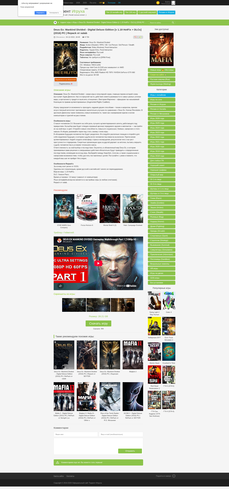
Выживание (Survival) (159, 245)
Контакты (70, 476)
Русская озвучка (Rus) (160, 79)
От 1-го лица (155, 179)
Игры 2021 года (157, 142)
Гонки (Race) (155, 198)
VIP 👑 (102, 3)
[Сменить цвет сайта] (158, 3)
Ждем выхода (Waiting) (160, 84)
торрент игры (65, 22)
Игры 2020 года (157, 147)
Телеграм (111, 3)
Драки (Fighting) (157, 226)
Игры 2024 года (157, 128)
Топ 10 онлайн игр (114, 12)
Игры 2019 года (157, 151)
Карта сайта (59, 476)
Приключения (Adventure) (161, 254)
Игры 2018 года (157, 156)
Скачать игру (98, 323)
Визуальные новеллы (159, 264)
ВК (119, 3)
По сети (93, 3)
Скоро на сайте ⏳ (158, 75)
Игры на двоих (156, 273)
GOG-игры (154, 278)
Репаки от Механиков (159, 114)
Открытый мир (156, 175)
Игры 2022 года (157, 137)
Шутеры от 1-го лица (159, 189)
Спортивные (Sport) (159, 236)
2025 (85, 3)
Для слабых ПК (157, 161)
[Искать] (173, 22)
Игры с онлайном (158, 95)
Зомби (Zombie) (157, 203)
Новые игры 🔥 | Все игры (162, 70)
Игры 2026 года (157, 118)
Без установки (156, 283)
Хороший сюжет (157, 165)
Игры (75, 22)
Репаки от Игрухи (166, 12)
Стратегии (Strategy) (159, 240)
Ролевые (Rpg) (157, 217)
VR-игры (154, 268)
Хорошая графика (158, 170)
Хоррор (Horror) (157, 222)
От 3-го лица (155, 184)
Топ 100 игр (130, 12)
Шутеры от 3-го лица (159, 193)
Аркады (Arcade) (157, 231)
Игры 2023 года (157, 132)
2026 (78, 3)
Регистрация (165, 4)
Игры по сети (156, 100)
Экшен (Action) (156, 208)
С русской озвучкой (147, 12)
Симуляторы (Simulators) (161, 250)
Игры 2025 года (157, 123)
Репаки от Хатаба (158, 109)
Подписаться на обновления (65, 80)
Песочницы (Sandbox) (160, 259)
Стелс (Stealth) (156, 212)
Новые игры (68, 3)
